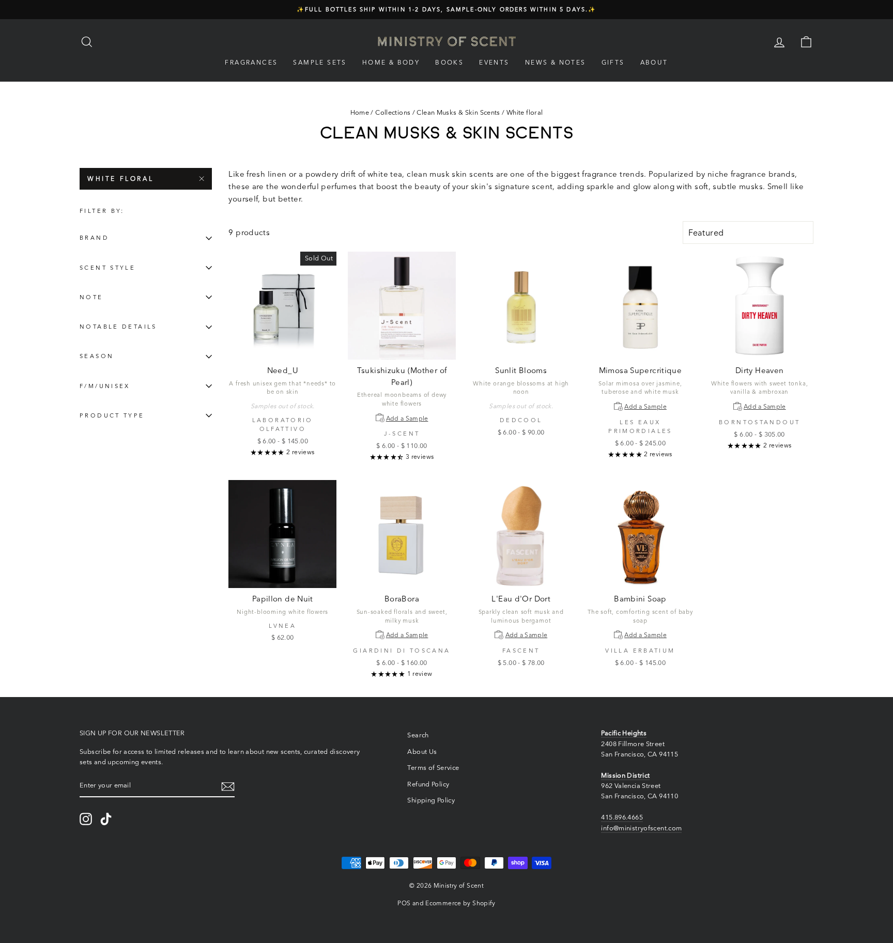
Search (417, 735)
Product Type (112, 415)
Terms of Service (433, 767)
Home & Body (391, 62)
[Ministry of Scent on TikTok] (106, 819)
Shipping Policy (431, 800)
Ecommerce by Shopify (460, 903)
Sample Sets (319, 62)
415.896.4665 (622, 817)
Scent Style (107, 267)
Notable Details (118, 327)
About (654, 62)
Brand (94, 238)
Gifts (613, 62)
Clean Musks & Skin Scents (458, 112)
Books (449, 62)
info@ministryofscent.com (641, 828)
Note (91, 297)
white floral (120, 178)
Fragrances (251, 62)
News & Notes (555, 62)
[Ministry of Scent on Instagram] (86, 819)
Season (97, 356)
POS (403, 903)
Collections (392, 112)
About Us (422, 751)
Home (359, 112)
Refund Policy (428, 784)
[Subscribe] (228, 786)
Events (494, 62)
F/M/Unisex (105, 386)
